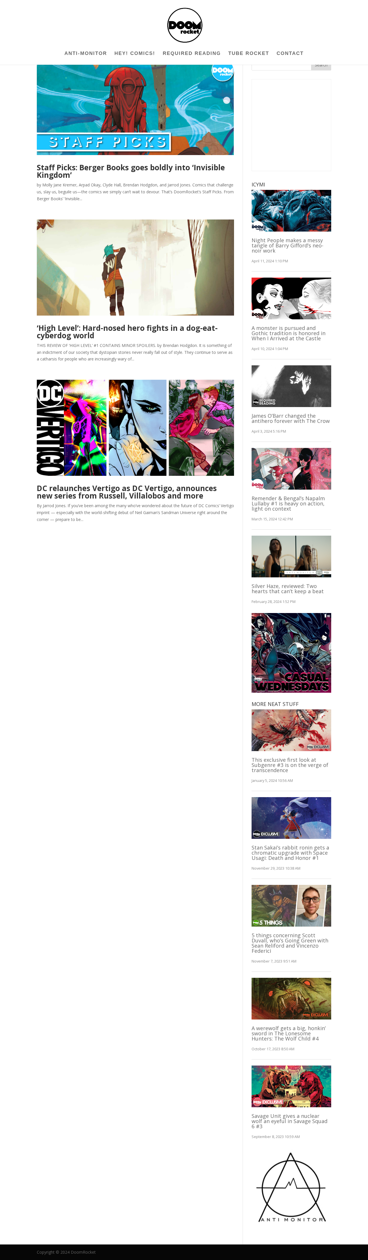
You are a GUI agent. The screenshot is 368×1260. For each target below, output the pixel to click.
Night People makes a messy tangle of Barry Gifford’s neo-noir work (287, 245)
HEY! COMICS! (134, 53)
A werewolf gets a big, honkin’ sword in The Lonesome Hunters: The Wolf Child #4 (289, 1033)
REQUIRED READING (192, 53)
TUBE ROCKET (248, 53)
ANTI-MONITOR (85, 53)
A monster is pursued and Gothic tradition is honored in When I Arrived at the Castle (288, 333)
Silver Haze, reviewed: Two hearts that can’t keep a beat (288, 589)
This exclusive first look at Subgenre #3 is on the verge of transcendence (290, 765)
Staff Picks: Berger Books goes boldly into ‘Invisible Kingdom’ (131, 171)
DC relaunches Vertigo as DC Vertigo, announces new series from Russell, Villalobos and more (127, 492)
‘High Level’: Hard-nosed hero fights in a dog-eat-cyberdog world (127, 332)
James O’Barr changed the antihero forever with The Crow (291, 418)
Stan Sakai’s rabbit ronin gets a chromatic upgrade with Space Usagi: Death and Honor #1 (290, 852)
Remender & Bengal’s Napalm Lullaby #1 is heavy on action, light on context (288, 503)
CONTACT (290, 53)
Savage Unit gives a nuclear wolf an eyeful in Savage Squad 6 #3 (289, 1121)
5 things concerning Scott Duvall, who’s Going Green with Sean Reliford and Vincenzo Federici (290, 943)
